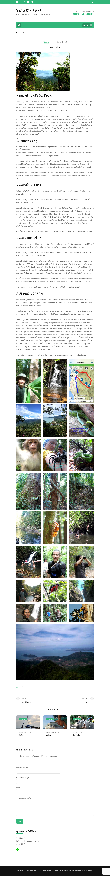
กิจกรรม (46, 42)
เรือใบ (21, 735)
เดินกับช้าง (77, 735)
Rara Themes (69, 870)
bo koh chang (23, 687)
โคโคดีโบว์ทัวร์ (28, 11)
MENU (86, 25)
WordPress (88, 870)
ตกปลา (48, 735)
